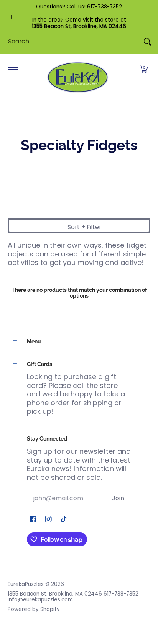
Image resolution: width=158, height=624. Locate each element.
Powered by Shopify (34, 609)
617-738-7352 (104, 6)
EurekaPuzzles (26, 584)
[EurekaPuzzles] (78, 77)
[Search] (148, 42)
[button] (143, 70)
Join (118, 498)
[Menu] (13, 70)
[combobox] (73, 42)
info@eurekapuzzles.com (40, 599)
